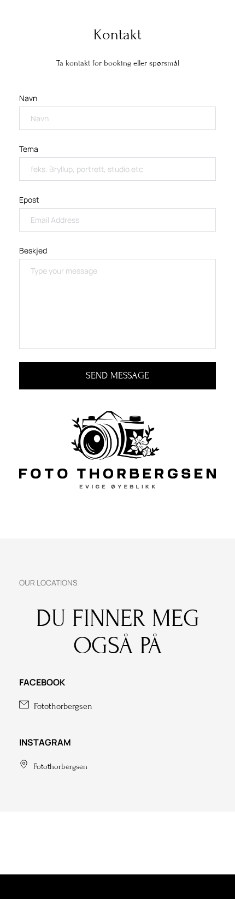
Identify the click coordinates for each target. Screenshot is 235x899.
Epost (29, 199)
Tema (28, 149)
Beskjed (33, 250)
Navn (28, 98)
